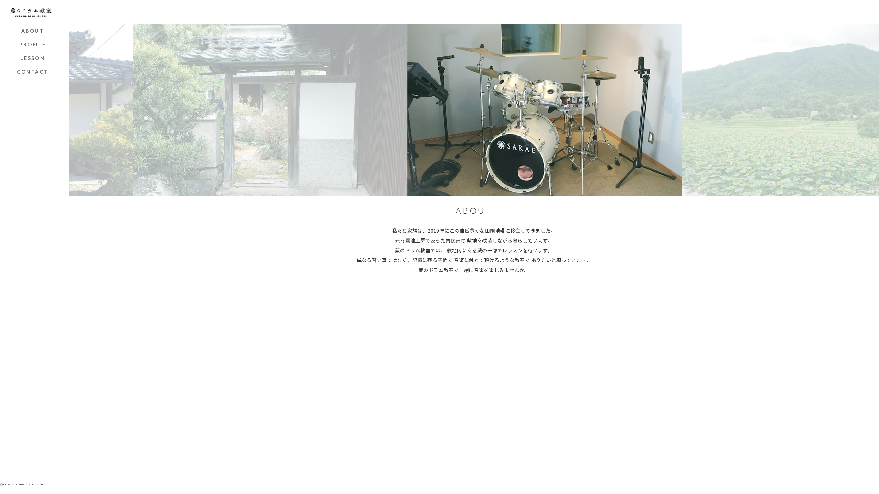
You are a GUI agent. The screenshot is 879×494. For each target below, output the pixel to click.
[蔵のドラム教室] (31, 12)
